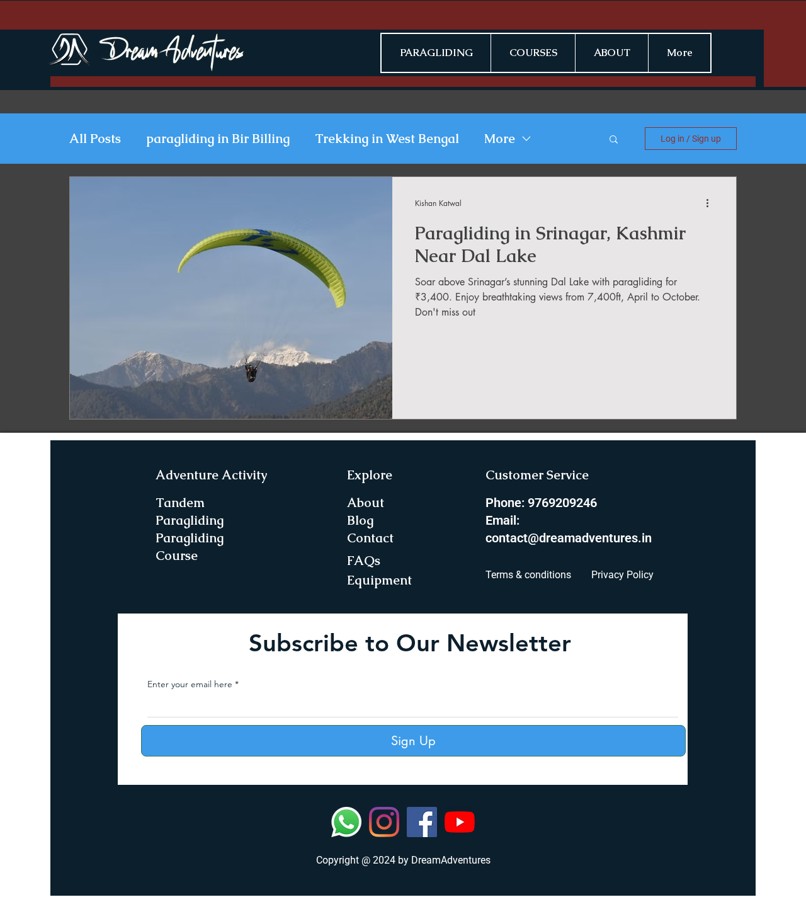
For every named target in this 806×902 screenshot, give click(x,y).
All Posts (95, 139)
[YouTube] (460, 822)
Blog (360, 520)
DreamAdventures (451, 860)
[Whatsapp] (346, 822)
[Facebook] (422, 822)
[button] (614, 140)
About (365, 502)
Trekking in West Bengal (387, 139)
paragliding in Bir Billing (218, 139)
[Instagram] (384, 822)
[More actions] (711, 202)
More (499, 139)
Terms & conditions (528, 575)
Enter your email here (189, 684)
